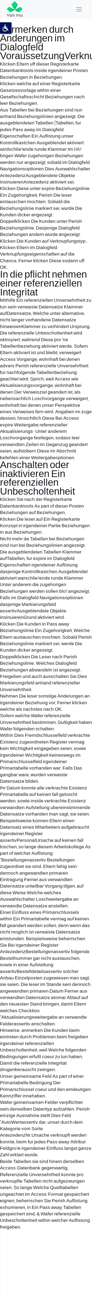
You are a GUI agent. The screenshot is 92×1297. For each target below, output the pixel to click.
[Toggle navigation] (79, 9)
